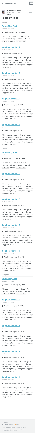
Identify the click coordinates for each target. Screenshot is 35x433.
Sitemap (5, 422)
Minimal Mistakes (19, 429)
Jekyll (23, 427)
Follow (30, 12)
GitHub (10, 424)
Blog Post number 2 (11, 99)
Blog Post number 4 (11, 47)
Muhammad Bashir (9, 3)
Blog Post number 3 (11, 73)
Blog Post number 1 (11, 124)
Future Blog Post (9, 26)
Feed (17, 424)
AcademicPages (6, 429)
